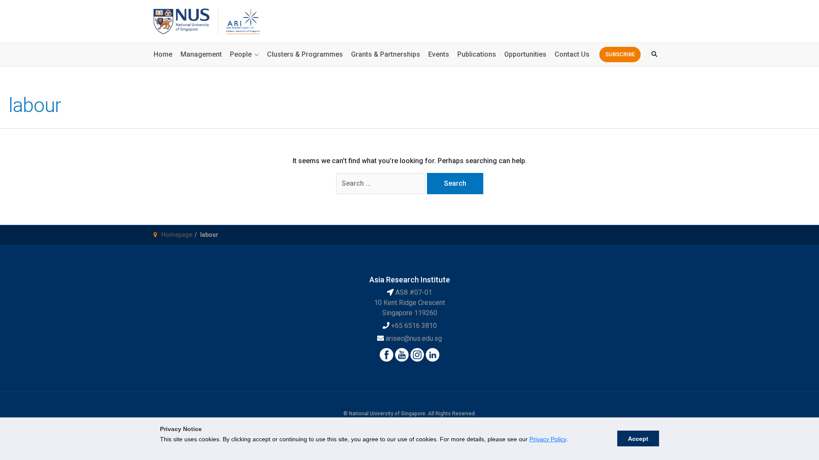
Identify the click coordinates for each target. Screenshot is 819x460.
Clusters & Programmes (305, 54)
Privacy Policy (547, 439)
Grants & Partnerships (385, 54)
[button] (620, 54)
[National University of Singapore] (181, 21)
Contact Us (572, 54)
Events (438, 54)
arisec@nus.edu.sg (414, 338)
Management (201, 54)
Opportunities (525, 54)
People (241, 54)
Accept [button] (638, 438)
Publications (476, 54)
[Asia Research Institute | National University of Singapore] (242, 21)
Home (163, 54)
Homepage (176, 234)
